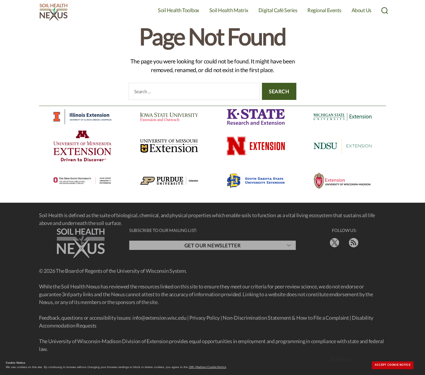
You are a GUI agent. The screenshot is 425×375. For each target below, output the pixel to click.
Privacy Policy (204, 317)
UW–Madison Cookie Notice (207, 367)
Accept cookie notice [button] (393, 364)
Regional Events (324, 10)
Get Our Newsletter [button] (212, 245)
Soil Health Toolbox (178, 10)
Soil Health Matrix (228, 10)
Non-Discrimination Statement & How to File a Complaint (286, 317)
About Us (362, 10)
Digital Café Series (278, 10)
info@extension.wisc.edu (159, 317)
